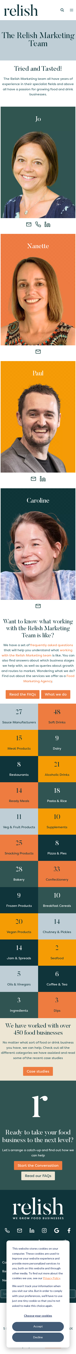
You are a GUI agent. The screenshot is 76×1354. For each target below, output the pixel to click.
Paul (38, 374)
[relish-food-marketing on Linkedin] (31, 1230)
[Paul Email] (33, 479)
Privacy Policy (51, 1278)
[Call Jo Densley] (38, 224)
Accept (38, 1326)
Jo (38, 119)
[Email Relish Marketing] (19, 1230)
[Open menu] (71, 10)
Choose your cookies (38, 1315)
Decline (38, 1337)
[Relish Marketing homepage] (38, 1209)
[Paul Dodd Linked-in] (43, 479)
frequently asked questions (51, 645)
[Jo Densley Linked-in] (47, 224)
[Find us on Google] (56, 1230)
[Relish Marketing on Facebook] (69, 1230)
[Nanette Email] (38, 352)
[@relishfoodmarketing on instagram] (44, 1230)
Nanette (38, 246)
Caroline (38, 501)
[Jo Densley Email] (29, 224)
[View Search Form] (62, 10)
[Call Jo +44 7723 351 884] (7, 1230)
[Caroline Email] (38, 606)
